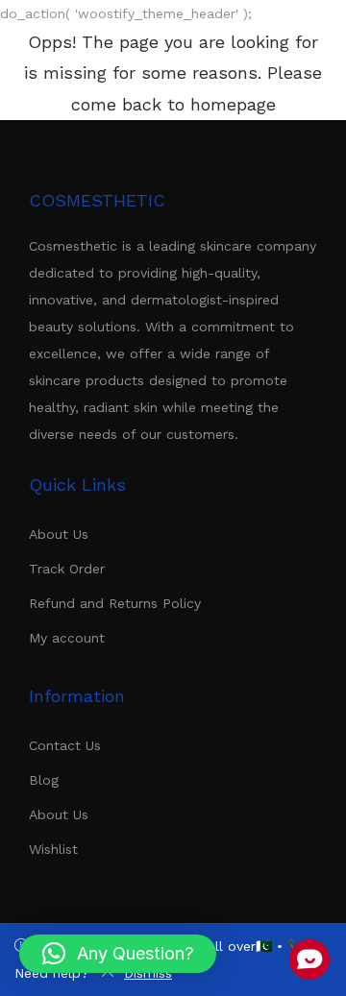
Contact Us (65, 745)
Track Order (67, 568)
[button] (117, 954)
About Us (58, 534)
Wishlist (53, 849)
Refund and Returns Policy (115, 603)
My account (67, 637)
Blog (44, 780)
